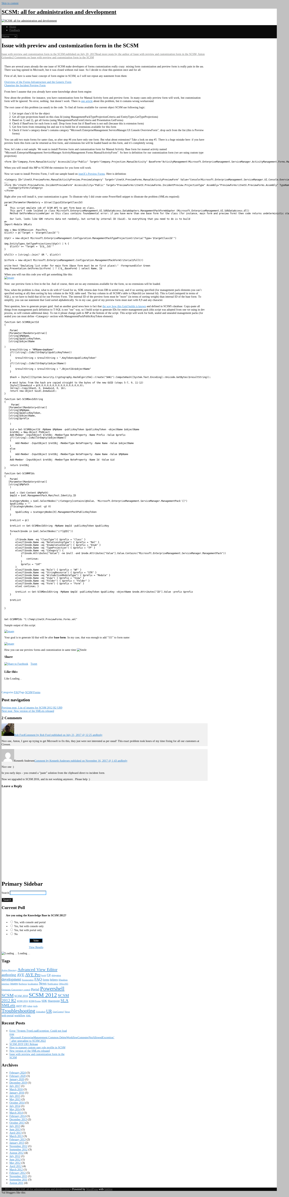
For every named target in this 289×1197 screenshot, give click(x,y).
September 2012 (18, 1149)
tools (35, 1006)
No (16, 934)
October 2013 (17, 1122)
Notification (52, 984)
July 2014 (14, 1106)
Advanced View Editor (37, 969)
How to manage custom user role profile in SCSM (37, 1047)
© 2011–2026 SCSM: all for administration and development (36, 1189)
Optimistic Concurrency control (16, 990)
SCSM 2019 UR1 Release (23, 1044)
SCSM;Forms (32, 692)
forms (46, 979)
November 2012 (18, 1146)
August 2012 (16, 1152)
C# (49, 975)
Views (67, 1012)
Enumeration (28, 980)
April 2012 (15, 1166)
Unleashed (40, 1012)
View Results (36, 947)
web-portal (8, 1015)
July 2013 (14, 1126)
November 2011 (18, 1176)
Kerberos (23, 984)
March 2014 (16, 1112)
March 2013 (16, 1136)
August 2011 (16, 1182)
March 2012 (16, 1169)
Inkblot (108, 1189)
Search (5, 892)
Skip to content (10, 3)
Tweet (33, 663)
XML (28, 1016)
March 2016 (16, 1089)
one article (87, 101)
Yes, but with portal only (28, 930)
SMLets (8, 1005)
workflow (19, 1015)
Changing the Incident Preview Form (25, 85)
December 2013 (18, 1119)
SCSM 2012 (43, 995)
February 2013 (17, 1139)
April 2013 (15, 1132)
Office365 (63, 984)
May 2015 (15, 1099)
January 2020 (16, 1079)
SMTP (19, 1006)
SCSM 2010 (21, 996)
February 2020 (17, 1075)
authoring (9, 975)
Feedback (14, 30)
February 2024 (17, 1072)
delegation (56, 975)
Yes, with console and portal (30, 922)
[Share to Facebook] (16, 663)
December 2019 (18, 1082)
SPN (25, 1006)
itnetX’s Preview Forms (91, 173)
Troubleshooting (18, 1011)
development (11, 979)
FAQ (16, 692)
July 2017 (14, 1086)
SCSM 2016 (22, 1001)
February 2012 (17, 1172)
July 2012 (14, 1156)
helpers (54, 979)
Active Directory (9, 970)
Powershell (52, 989)
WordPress (92, 1189)
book (43, 975)
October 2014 (17, 1102)
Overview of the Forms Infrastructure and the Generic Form (37, 82)
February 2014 (17, 1116)
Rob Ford (19, 734)
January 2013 (16, 1142)
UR (49, 1011)
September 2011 (18, 1179)
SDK (44, 1000)
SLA (64, 1000)
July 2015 (14, 1096)
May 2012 (15, 1162)
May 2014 (15, 1109)
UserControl (58, 1012)
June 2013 (15, 1129)
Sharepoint (54, 1000)
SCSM (8, 995)
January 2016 (16, 1092)
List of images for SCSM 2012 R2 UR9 (32, 707)
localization (33, 984)
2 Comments (53, 57)
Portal (35, 989)
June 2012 (15, 1159)
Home (12, 26)
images (14, 983)
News (43, 983)
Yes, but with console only (29, 926)
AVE (20, 975)
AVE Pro (32, 974)
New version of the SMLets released (28, 710)
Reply (99, 734)
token (29, 1006)
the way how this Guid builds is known (124, 306)
